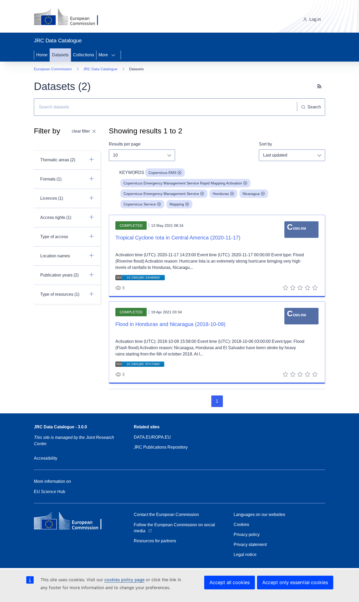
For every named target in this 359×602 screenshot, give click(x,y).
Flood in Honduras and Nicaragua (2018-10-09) (170, 324)
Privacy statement (250, 544)
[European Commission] (70, 17)
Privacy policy (247, 534)
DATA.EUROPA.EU (152, 437)
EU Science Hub (49, 491)
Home (42, 55)
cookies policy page (124, 579)
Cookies (241, 524)
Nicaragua (251, 194)
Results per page (125, 144)
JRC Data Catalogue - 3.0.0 (60, 427)
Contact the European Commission (166, 514)
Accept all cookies (229, 582)
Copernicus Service (140, 204)
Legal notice (245, 554)
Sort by (265, 144)
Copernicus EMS (162, 172)
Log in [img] (315, 19)
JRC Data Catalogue (100, 69)
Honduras (221, 194)
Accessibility (45, 458)
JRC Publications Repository (161, 447)
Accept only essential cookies (295, 582)
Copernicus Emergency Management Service (161, 194)
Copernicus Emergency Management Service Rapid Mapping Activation (183, 183)
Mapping (177, 204)
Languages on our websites (259, 514)
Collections (83, 55)
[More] (115, 55)
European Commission (53, 69)
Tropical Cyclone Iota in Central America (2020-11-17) (177, 237)
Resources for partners (155, 541)
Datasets (60, 55)
